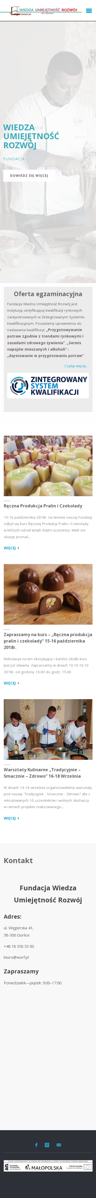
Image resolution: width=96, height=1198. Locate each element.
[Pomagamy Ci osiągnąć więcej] (41, 10)
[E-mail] (58, 1145)
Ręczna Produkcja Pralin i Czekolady (43, 506)
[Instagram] (47, 1145)
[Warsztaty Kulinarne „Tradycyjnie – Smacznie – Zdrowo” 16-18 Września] (48, 729)
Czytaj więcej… (77, 365)
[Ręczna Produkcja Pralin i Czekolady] (48, 465)
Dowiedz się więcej (29, 175)
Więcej (12, 548)
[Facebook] (36, 1145)
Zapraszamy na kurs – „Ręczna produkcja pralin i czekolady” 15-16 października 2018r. (48, 641)
